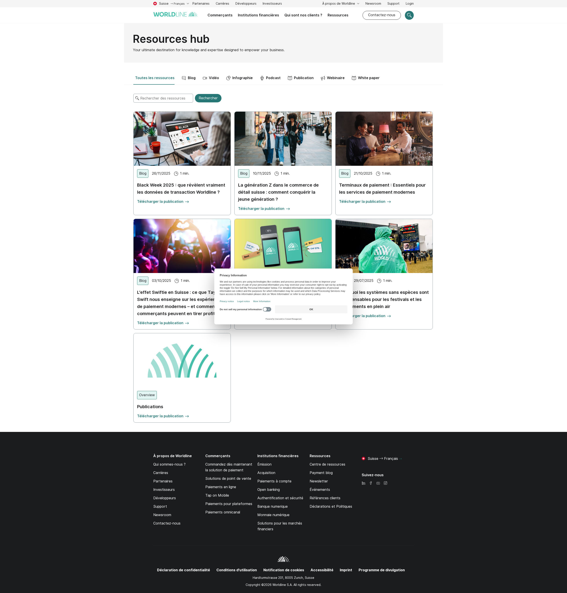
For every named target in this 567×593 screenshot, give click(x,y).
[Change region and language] (400, 459)
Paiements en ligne (220, 487)
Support (393, 4)
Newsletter (319, 481)
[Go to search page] (409, 15)
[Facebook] (371, 483)
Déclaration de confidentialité (183, 570)
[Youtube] (378, 483)
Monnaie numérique (273, 515)
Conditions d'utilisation (236, 570)
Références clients (325, 498)
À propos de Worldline (339, 3)
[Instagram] (385, 483)
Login (410, 3)
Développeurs (245, 3)
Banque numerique (272, 506)
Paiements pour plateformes (228, 504)
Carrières (222, 4)
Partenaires (201, 3)
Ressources (338, 15)
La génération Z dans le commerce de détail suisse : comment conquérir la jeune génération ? (278, 192)
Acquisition (266, 473)
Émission (264, 464)
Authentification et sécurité (280, 498)
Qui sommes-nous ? (169, 464)
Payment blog (321, 473)
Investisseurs (272, 4)
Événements (320, 490)
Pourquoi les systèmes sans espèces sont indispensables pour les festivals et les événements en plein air (384, 299)
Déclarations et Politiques (331, 506)
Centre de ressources (327, 464)
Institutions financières (258, 15)
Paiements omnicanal (222, 512)
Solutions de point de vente (228, 478)
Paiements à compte (274, 481)
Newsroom (373, 3)
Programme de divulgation (382, 570)
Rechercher (208, 98)
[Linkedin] (363, 483)
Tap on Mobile (217, 495)
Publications (150, 406)
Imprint (346, 570)
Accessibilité (322, 570)
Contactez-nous (381, 15)
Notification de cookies (283, 570)
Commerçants (220, 15)
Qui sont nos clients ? (303, 15)
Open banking (268, 490)
